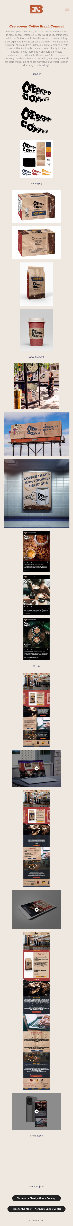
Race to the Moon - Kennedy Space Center (36, 1208)
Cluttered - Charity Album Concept (36, 1198)
